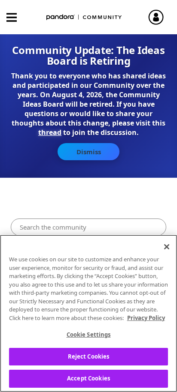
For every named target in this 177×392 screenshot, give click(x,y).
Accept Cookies (88, 378)
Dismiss (88, 151)
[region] (88, 313)
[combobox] (88, 227)
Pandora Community (84, 17)
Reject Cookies (89, 356)
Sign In (159, 17)
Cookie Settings (89, 334)
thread (49, 132)
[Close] (166, 246)
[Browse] (15, 17)
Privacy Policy (146, 318)
